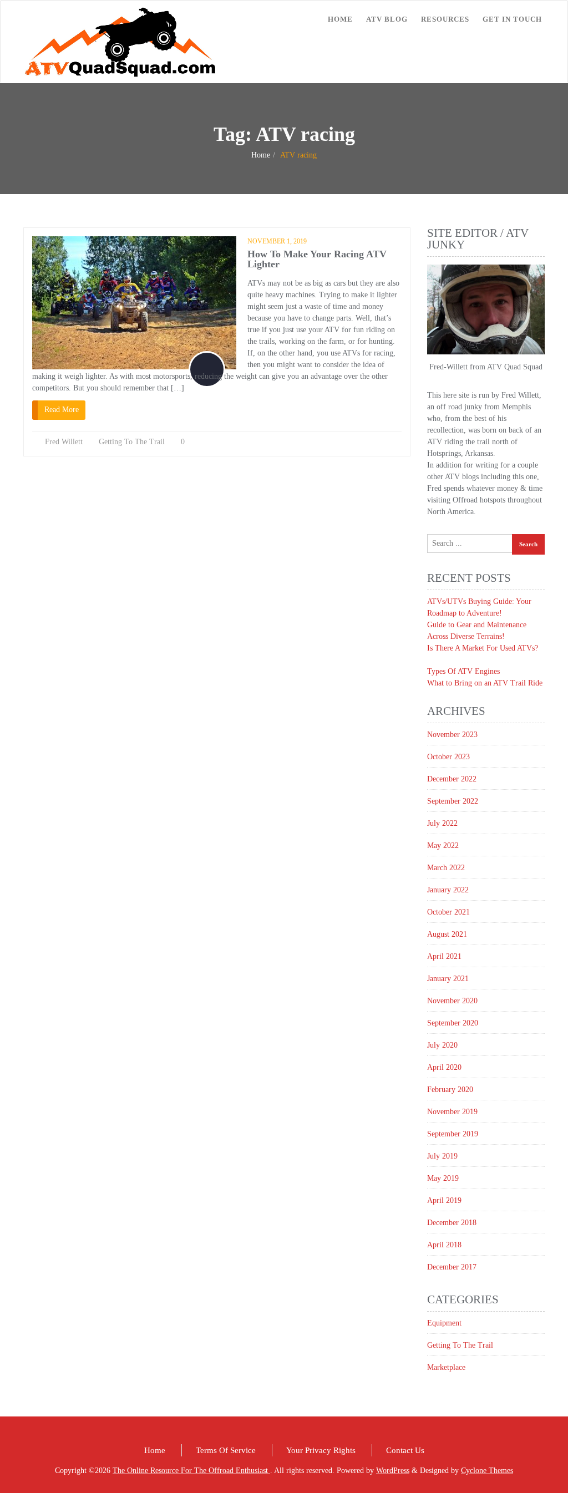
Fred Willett (64, 442)
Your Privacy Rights (321, 1450)
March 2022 (446, 868)
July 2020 (442, 1045)
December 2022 (451, 779)
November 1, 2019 (277, 241)
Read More (61, 409)
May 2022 (443, 845)
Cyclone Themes (487, 1470)
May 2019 (443, 1178)
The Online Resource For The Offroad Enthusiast (191, 1470)
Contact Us (405, 1450)
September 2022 (452, 801)
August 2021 (447, 934)
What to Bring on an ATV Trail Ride (484, 683)
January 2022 (448, 890)
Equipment (444, 1323)
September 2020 (452, 1023)
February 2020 (450, 1089)
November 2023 (452, 734)
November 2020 (452, 1001)
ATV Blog (387, 19)
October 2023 (448, 757)
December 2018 (451, 1222)
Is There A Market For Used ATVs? (482, 648)
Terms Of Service (226, 1450)
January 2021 (448, 978)
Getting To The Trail (132, 442)
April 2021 (444, 956)
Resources (445, 19)
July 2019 (442, 1156)
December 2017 (451, 1267)
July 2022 (442, 823)
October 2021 (448, 912)
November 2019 (452, 1112)
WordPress (392, 1470)
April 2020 (444, 1067)
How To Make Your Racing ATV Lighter (317, 259)
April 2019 (444, 1200)
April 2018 (444, 1245)
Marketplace (446, 1367)
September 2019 (452, 1134)
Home (340, 19)
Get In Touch (512, 19)
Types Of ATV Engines (463, 671)
